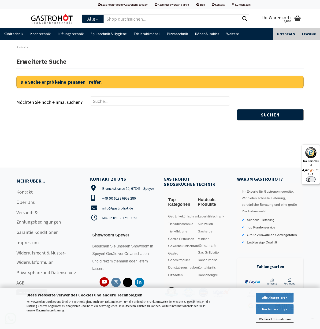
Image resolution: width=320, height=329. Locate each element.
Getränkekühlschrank (182, 216)
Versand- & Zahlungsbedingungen (38, 217)
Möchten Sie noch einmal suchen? (49, 102)
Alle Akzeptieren (274, 297)
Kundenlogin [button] (242, 4)
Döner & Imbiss (207, 33)
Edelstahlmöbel (147, 33)
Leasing (309, 34)
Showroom (140, 246)
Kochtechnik (40, 33)
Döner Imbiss (207, 260)
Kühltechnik (13, 33)
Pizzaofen (175, 275)
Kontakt (220, 4)
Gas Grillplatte (208, 252)
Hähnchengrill (208, 275)
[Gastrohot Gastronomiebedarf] (52, 18)
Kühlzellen (205, 224)
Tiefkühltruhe (177, 231)
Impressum (27, 242)
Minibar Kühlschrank (207, 242)
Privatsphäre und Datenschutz (46, 272)
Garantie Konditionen (37, 232)
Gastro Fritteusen (181, 239)
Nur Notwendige (274, 309)
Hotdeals (286, 34)
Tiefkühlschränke (180, 224)
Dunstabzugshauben (182, 267)
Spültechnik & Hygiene (109, 33)
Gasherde (205, 231)
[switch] (311, 179)
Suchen (270, 115)
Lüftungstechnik (71, 33)
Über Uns (25, 202)
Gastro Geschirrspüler (179, 256)
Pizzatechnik (177, 33)
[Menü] (312, 319)
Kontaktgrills (207, 267)
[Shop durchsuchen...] (244, 19)
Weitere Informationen (275, 319)
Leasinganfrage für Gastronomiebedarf (124, 4)
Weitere (232, 33)
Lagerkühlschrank (211, 216)
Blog (202, 4)
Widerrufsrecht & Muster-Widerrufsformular (41, 257)
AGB (20, 283)
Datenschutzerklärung (50, 310)
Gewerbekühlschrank (182, 246)
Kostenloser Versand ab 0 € (173, 4)
